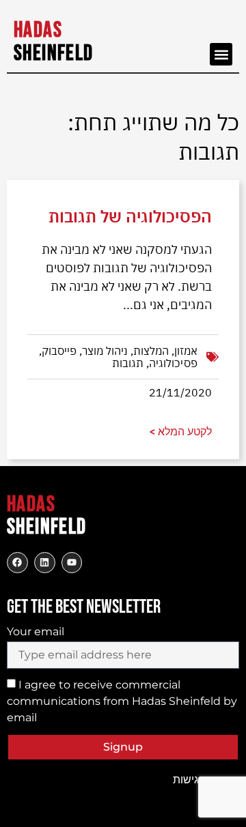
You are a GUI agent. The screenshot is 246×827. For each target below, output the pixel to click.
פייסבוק (59, 351)
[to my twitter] (44, 562)
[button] (221, 54)
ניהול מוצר (105, 351)
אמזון (185, 351)
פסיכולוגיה (173, 363)
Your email (35, 632)
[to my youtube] (72, 562)
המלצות (151, 351)
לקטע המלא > (181, 431)
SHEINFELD (54, 42)
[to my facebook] (17, 562)
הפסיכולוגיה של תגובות (130, 216)
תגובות (128, 363)
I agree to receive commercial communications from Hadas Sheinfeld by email (122, 701)
